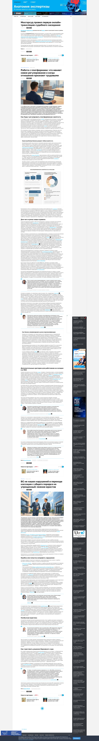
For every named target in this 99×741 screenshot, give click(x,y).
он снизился (38, 149)
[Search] (71, 16)
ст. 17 (22, 298)
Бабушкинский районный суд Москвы (44, 41)
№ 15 (26, 380)
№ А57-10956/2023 (41, 260)
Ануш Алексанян (27, 460)
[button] (27, 28)
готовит (39, 372)
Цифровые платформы (43, 460)
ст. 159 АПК (24, 564)
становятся (56, 158)
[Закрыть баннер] (20, 731)
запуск (43, 30)
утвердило (55, 208)
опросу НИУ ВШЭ (35, 155)
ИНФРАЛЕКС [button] (47, 309)
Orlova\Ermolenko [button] (41, 424)
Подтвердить (76, 738)
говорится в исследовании (27, 147)
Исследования (45, 16)
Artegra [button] (30, 583)
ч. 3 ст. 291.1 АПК (44, 547)
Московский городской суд (27, 30)
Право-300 (16, 16)
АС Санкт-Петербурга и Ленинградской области (36, 534)
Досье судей (30, 16)
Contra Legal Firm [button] (35, 244)
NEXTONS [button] (56, 293)
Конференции (23, 16)
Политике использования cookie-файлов (26, 739)
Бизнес (34, 460)
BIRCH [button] (36, 351)
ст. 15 (45, 125)
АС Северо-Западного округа (39, 536)
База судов (37, 16)
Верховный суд (59, 239)
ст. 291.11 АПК (41, 652)
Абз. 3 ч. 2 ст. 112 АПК (26, 563)
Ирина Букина (36, 552)
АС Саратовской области (47, 251)
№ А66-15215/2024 (27, 664)
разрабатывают (53, 227)
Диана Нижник (27, 688)
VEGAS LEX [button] (32, 592)
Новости (22, 19)
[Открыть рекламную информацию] (84, 368)
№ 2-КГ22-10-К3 (24, 241)
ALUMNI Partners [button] (44, 606)
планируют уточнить (58, 374)
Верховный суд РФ (36, 688)
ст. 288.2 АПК (30, 574)
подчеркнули (35, 222)
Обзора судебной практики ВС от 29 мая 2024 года (43, 567)
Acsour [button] (48, 237)
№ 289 (42, 119)
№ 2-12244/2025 (40, 269)
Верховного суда (56, 378)
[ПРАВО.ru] (18, 13)
